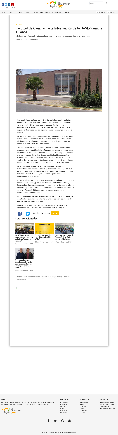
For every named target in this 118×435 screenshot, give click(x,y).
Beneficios (63, 404)
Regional (11, 12)
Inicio (4, 12)
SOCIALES (58, 12)
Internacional (38, 12)
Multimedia (63, 411)
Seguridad (67, 12)
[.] (16, 288)
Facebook (63, 413)
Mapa (62, 408)
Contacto (63, 406)
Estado (19, 12)
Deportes (49, 12)
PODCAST (112, 12)
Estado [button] (54, 213)
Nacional (27, 12)
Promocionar (64, 402)
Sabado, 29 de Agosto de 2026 (8, 8)
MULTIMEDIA (102, 12)
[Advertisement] (59, 54)
